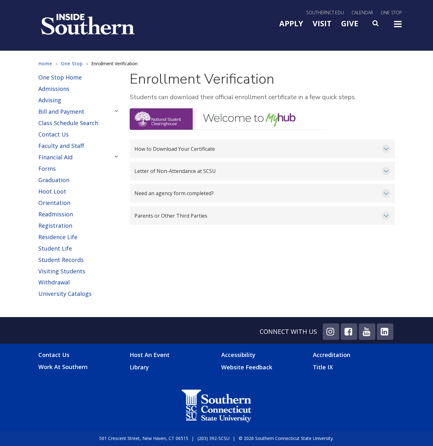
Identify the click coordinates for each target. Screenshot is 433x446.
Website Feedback (246, 367)
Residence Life (57, 237)
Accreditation (331, 355)
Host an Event (150, 355)
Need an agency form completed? (174, 193)
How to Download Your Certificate (174, 148)
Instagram (331, 331)
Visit (322, 23)
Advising (49, 100)
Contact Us (53, 134)
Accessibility (238, 355)
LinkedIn (385, 331)
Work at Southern (62, 367)
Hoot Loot (52, 191)
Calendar (362, 13)
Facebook (349, 331)
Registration (55, 225)
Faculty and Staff (61, 146)
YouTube (367, 331)
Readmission (55, 214)
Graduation (53, 180)
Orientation (54, 203)
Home (45, 64)
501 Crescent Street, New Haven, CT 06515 (143, 438)
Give (349, 23)
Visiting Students (61, 271)
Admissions (53, 88)
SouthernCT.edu (325, 13)
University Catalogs (65, 293)
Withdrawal (54, 282)
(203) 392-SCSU (213, 438)
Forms (47, 168)
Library (139, 367)
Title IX (323, 367)
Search (376, 25)
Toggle (398, 26)
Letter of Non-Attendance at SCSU (175, 171)
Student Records (61, 260)
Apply (291, 23)
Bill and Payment (61, 111)
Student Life (55, 248)
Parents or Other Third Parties (170, 215)
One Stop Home (60, 77)
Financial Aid (55, 157)
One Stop (391, 13)
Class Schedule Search (68, 123)
